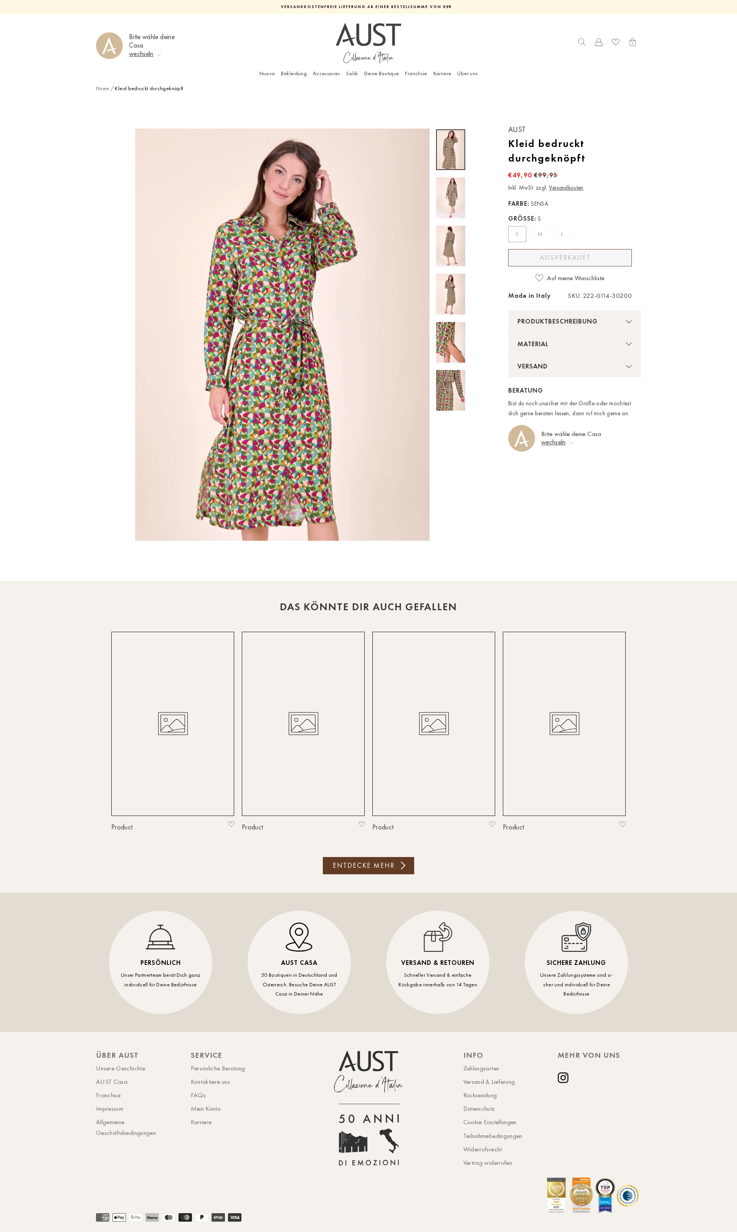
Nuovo (267, 73)
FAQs (198, 1095)
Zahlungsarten (481, 1068)
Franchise (416, 73)
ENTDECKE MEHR (364, 865)
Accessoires (326, 73)
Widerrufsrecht (482, 1149)
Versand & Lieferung (489, 1081)
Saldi (352, 73)
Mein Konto (206, 1108)
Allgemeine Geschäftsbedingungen (126, 1127)
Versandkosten (566, 187)
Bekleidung (294, 73)
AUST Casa (111, 1081)
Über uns (467, 73)
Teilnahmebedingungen (492, 1136)
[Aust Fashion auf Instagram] (565, 1077)
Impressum (109, 1108)
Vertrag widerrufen (487, 1162)
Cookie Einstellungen (490, 1122)
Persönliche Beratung (218, 1068)
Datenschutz (479, 1108)
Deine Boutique (381, 73)
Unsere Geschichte (120, 1068)
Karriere (442, 73)
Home (102, 88)
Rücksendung (480, 1095)
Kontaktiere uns (210, 1081)
